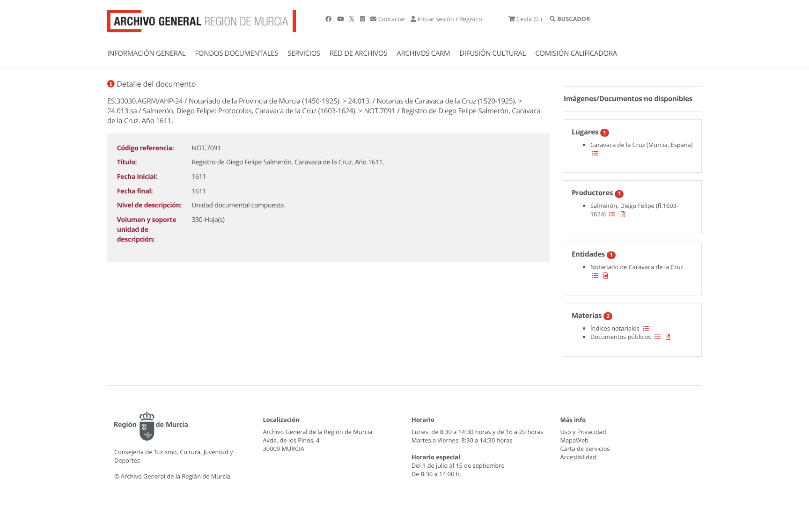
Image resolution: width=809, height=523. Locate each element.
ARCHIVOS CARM (423, 53)
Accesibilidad (578, 457)
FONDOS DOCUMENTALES (236, 53)
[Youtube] (341, 19)
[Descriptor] (623, 214)
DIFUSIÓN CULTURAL (492, 53)
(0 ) (529, 19)
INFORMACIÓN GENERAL (146, 53)
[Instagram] (363, 19)
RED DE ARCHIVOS (358, 53)
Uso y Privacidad (583, 431)
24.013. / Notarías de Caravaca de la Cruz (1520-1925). (432, 101)
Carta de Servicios (585, 448)
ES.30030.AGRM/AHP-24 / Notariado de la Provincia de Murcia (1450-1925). (224, 101)
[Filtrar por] (595, 153)
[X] (352, 19)
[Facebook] (329, 19)
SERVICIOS (303, 53)
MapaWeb (574, 440)
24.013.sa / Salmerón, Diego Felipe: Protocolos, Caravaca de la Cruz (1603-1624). (232, 111)
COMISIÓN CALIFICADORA (576, 53)
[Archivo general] (201, 19)
